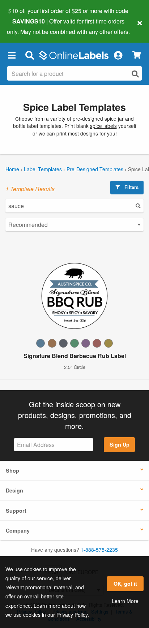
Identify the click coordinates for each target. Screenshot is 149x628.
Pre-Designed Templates (95, 169)
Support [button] (16, 510)
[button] (11, 55)
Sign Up (119, 444)
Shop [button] (12, 470)
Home (12, 169)
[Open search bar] (29, 55)
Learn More (125, 601)
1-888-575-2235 (99, 549)
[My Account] (118, 55)
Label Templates (43, 169)
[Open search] (135, 74)
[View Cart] (136, 55)
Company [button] (18, 530)
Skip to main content (26, 26)
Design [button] (14, 490)
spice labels (103, 125)
